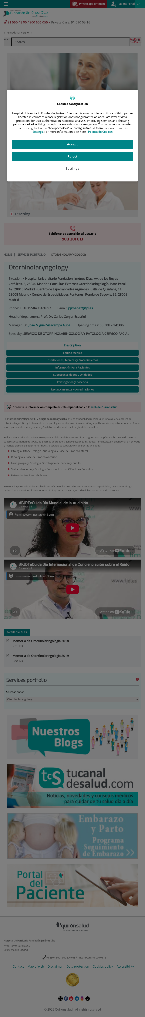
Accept (72, 144)
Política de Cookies (100, 131)
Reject (72, 156)
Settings (72, 168)
